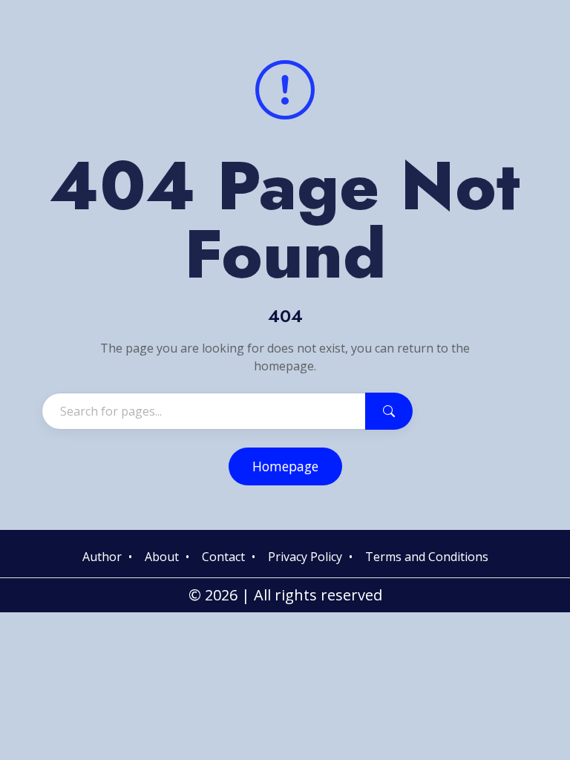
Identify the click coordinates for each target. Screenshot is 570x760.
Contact (223, 556)
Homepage (285, 466)
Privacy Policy (305, 556)
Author (102, 556)
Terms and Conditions (426, 556)
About (162, 556)
